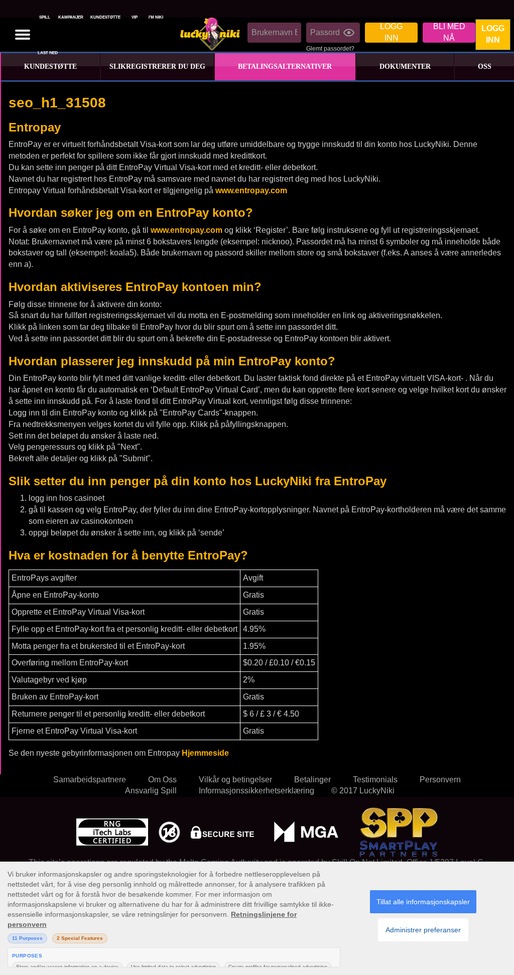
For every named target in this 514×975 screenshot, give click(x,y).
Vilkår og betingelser (235, 779)
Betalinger (312, 779)
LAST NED (47, 53)
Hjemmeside (205, 753)
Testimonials (375, 779)
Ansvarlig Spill (151, 790)
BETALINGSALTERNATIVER (285, 66)
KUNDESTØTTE (105, 17)
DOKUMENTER (405, 66)
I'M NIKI (156, 17)
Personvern (440, 779)
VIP (135, 17)
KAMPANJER (70, 17)
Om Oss (162, 779)
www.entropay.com (251, 190)
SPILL (44, 17)
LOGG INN (492, 34)
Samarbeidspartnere (89, 779)
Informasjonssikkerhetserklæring (256, 790)
